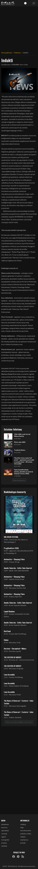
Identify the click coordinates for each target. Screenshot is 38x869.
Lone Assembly (9, 674)
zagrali (3, 837)
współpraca (24, 840)
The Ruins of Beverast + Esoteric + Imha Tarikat (18, 702)
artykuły (4, 843)
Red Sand (7, 631)
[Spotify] (18, 856)
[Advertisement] (19, 27)
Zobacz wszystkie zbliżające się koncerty (19, 722)
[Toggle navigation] (34, 3)
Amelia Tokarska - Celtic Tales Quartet (18, 568)
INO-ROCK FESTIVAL (11, 537)
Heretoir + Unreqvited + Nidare (15, 648)
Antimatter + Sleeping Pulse (14, 559)
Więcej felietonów (19, 480)
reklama (22, 837)
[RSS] (22, 856)
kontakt (23, 843)
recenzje (4, 834)
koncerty (4, 827)
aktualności (5, 824)
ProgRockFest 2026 (11, 548)
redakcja (23, 824)
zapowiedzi (5, 830)
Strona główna (6, 53)
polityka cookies (25, 834)
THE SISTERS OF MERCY (12, 657)
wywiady (4, 846)
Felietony (17, 53)
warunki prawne (25, 830)
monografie (5, 840)
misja (22, 827)
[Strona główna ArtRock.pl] (8, 3)
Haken (6, 640)
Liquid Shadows (9, 611)
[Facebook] (13, 856)
